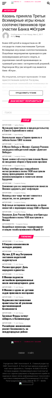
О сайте (31, 353)
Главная (21, 353)
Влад (18, 36)
